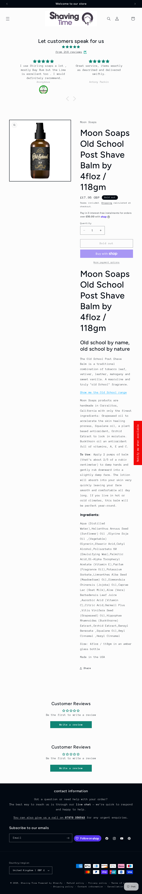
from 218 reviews (68, 52)
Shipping (106, 203)
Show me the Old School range (103, 392)
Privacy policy (97, 883)
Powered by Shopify (50, 883)
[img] (71, 47)
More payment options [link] (107, 262)
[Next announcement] (135, 4)
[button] (8, 19)
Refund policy (75, 883)
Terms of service (122, 883)
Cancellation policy (120, 887)
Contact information (90, 887)
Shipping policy (63, 887)
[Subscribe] (68, 838)
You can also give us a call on (49, 817)
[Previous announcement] (7, 4)
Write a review (71, 724)
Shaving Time (29, 883)
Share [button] (87, 668)
